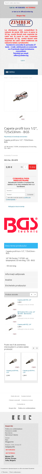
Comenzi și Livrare (27, 400)
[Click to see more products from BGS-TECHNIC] (21, 225)
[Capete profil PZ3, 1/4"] (10, 304)
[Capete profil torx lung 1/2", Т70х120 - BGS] (10, 329)
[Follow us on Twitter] (29, 417)
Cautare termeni (26, 396)
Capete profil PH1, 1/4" (29, 371)
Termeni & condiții (11, 431)
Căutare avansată (14, 400)
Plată (6, 440)
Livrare (7, 438)
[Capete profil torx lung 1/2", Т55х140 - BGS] (10, 316)
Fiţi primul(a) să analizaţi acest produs (15, 136)
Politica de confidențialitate (26, 408)
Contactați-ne (21, 404)
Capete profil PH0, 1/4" (12, 371)
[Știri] (16, 66)
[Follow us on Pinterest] (17, 417)
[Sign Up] (31, 66)
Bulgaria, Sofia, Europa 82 (13, 445)
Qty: (22, 167)
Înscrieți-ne (8, 433)
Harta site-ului (15, 396)
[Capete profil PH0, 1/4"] (12, 361)
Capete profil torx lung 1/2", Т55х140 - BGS (26, 312)
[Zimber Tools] (21, 23)
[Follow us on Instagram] (23, 417)
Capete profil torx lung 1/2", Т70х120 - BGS (26, 325)
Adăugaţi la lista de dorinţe (26, 304)
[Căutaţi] (36, 3)
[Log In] (26, 66)
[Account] (10, 66)
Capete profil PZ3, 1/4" (24, 300)
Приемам (5, 472)
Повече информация (15, 472)
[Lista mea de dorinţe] (21, 66)
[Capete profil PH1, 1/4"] (29, 361)
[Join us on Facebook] (12, 417)
